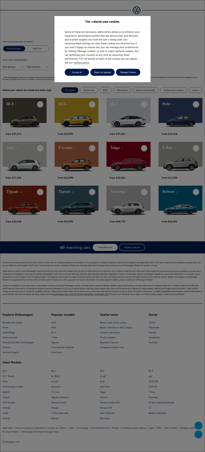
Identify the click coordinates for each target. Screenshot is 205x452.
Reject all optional (102, 72)
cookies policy (81, 62)
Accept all (77, 72)
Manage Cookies (128, 72)
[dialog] (102, 226)
